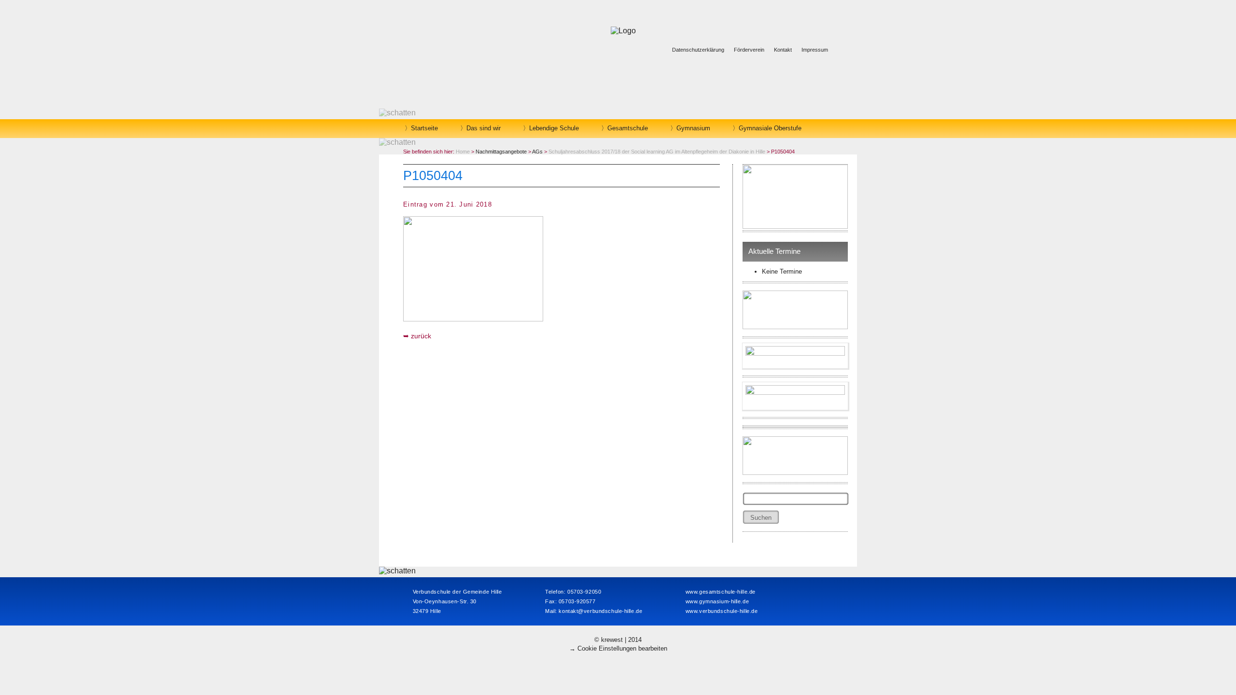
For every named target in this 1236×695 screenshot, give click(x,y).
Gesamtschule (627, 128)
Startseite (424, 128)
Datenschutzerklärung (698, 50)
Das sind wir (483, 128)
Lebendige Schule (554, 128)
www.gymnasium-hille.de (717, 601)
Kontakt (783, 50)
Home (463, 151)
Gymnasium (693, 128)
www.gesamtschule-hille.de (721, 592)
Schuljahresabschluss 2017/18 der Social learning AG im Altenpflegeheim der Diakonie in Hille (656, 151)
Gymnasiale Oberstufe (770, 128)
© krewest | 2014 (618, 639)
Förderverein (749, 50)
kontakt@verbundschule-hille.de (600, 611)
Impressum (814, 50)
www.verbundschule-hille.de (722, 611)
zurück (421, 336)
